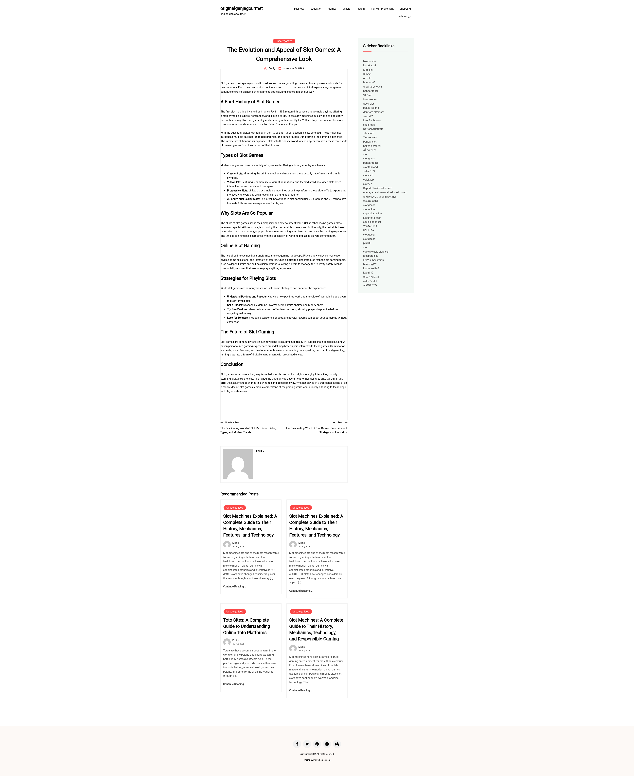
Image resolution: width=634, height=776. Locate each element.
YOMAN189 (370, 226)
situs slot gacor (372, 221)
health (361, 8)
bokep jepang (371, 107)
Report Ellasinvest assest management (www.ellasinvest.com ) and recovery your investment (384, 192)
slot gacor (369, 158)
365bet (367, 74)
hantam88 (369, 82)
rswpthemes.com (322, 760)
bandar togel (370, 90)
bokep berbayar (372, 146)
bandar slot (369, 61)
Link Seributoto (372, 120)
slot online (369, 209)
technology (404, 16)
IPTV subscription (373, 260)
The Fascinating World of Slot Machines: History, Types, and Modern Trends (248, 430)
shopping (405, 8)
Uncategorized (284, 41)
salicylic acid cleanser (376, 251)
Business (299, 8)
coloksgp (368, 179)
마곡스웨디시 (371, 276)
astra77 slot (370, 281)
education (316, 8)
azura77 (368, 116)
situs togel (369, 124)
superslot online (372, 213)
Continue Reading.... (235, 586)
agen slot (368, 103)
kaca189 (368, 272)
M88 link (368, 69)
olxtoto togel (370, 200)
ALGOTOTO (370, 285)
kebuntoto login (372, 217)
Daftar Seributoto (373, 128)
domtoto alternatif (373, 112)
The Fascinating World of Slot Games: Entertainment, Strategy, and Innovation (317, 430)
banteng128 (370, 264)
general (347, 8)
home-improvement (382, 8)
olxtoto (367, 78)
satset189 (369, 171)
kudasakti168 (371, 268)
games (332, 8)
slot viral (368, 175)
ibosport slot (370, 255)
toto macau (370, 99)
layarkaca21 (370, 65)
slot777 (367, 183)
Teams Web (370, 137)
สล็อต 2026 (369, 150)
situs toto (286, 87)
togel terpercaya (372, 86)
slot (365, 154)
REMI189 (368, 230)
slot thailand (370, 167)
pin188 (367, 243)
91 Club (367, 95)
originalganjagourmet (241, 8)
